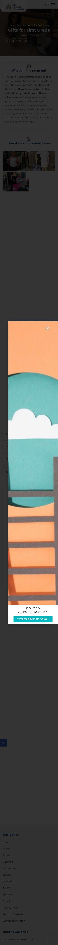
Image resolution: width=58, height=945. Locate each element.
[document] (29, 472)
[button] (47, 328)
